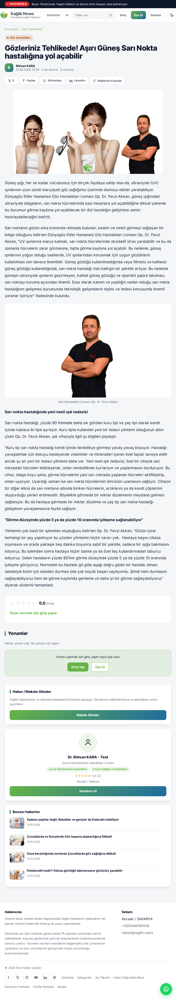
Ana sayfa (11, 29)
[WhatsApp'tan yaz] (166, 989)
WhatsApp (55, 80)
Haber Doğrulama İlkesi (128, 977)
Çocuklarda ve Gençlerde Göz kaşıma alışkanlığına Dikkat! (69, 836)
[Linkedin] (45, 977)
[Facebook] (8, 977)
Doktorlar (53, 15)
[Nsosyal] (54, 977)
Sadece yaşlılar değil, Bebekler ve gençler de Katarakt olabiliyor (73, 819)
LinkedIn (79, 80)
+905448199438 (135, 926)
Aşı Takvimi (102, 977)
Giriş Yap (78, 667)
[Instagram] (26, 977)
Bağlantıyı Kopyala (109, 80)
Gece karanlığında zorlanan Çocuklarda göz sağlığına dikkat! (71, 853)
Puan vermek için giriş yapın (33, 613)
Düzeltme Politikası (17, 986)
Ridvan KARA (25, 66)
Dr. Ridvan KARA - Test (88, 757)
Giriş (123, 15)
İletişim (156, 15)
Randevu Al (88, 791)
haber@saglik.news (137, 932)
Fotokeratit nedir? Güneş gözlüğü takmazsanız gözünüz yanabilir (75, 870)
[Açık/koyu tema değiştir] (172, 15)
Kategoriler (84, 977)
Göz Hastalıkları (32, 29)
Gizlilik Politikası (43, 986)
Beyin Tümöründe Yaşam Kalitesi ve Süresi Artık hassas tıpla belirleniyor (79, 4)
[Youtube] (36, 977)
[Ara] (110, 15)
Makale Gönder (88, 715)
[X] (17, 977)
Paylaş (31, 80)
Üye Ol (138, 15)
